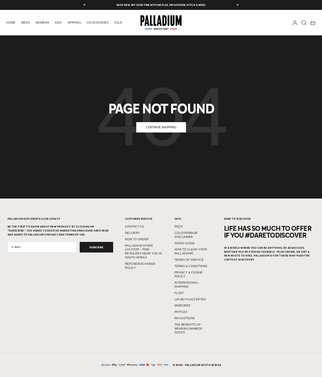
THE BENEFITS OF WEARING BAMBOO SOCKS (188, 328)
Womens (42, 22)
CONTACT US (134, 226)
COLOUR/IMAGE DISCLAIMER (186, 235)
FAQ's (178, 226)
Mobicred (182, 305)
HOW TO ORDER (137, 239)
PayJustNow (184, 318)
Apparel (74, 22)
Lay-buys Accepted (190, 299)
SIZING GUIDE (184, 243)
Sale (118, 22)
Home (11, 22)
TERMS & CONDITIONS (190, 266)
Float (179, 293)
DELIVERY (132, 233)
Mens (25, 22)
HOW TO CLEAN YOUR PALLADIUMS (190, 251)
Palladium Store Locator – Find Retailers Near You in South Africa (143, 251)
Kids (58, 22)
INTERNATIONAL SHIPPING (186, 284)
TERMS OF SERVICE (189, 259)
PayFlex (180, 312)
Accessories (98, 22)
